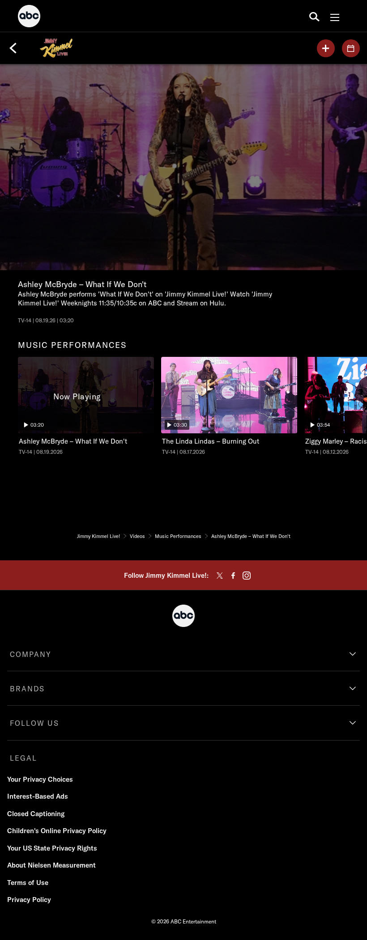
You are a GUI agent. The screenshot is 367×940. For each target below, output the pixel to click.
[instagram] (247, 576)
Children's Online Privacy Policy (57, 830)
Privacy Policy (29, 899)
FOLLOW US (34, 723)
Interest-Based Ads (37, 796)
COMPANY (30, 654)
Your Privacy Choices (40, 779)
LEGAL (23, 758)
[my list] (326, 48)
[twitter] (220, 576)
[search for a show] (314, 16)
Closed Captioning (35, 813)
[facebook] (233, 576)
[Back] (13, 48)
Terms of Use (27, 882)
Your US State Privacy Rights (52, 848)
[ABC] (29, 17)
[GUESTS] (351, 48)
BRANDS (27, 689)
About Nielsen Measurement (51, 865)
